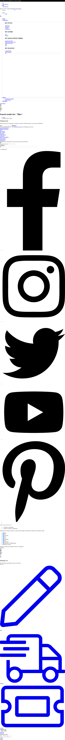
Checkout (2, 732)
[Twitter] (34, 384)
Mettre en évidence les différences (11, 528)
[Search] (32, 106)
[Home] (32, 549)
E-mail (1, 144)
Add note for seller (3, 734)
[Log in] (0, 105)
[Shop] (32, 551)
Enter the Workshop (17, 8)
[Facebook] (34, 250)
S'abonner (2, 145)
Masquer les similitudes (8, 527)
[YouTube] (34, 439)
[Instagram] (34, 321)
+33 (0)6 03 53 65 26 (17, 126)
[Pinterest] (34, 522)
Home (4, 117)
